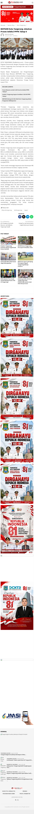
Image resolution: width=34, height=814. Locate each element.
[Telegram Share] (27, 216)
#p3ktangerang (18, 210)
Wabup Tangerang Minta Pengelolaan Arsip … (19, 779)
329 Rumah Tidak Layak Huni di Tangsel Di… (20, 760)
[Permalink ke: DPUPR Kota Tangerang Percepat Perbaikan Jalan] (25, 240)
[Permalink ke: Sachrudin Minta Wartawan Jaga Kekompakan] (8, 256)
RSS (18, 800)
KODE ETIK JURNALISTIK (8, 791)
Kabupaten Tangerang (12, 764)
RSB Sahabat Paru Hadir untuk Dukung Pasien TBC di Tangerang (8, 280)
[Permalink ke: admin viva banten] (2, 35)
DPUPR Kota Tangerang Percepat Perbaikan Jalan (25, 246)
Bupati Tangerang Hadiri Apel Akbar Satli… (19, 773)
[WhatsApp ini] (31, 216)
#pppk (26, 210)
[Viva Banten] (17, 2)
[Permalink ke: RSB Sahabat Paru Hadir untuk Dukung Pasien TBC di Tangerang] (8, 273)
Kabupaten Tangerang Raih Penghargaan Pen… (19, 766)
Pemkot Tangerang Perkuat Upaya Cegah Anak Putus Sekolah (8, 247)
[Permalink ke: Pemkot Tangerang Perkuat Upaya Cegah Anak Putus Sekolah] (8, 240)
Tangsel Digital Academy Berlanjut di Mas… (13, 754)
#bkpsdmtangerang (7, 210)
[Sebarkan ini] (20, 216)
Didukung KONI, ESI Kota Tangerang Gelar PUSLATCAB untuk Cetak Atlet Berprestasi (25, 281)
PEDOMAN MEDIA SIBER (9, 793)
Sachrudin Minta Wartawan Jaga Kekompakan (8, 262)
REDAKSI (25, 791)
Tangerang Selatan (5, 753)
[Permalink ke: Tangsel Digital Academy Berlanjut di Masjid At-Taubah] (17, 743)
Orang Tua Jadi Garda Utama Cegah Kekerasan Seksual (26, 223)
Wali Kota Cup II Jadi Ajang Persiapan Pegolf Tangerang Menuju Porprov (25, 264)
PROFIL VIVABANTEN (25, 793)
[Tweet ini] (23, 216)
